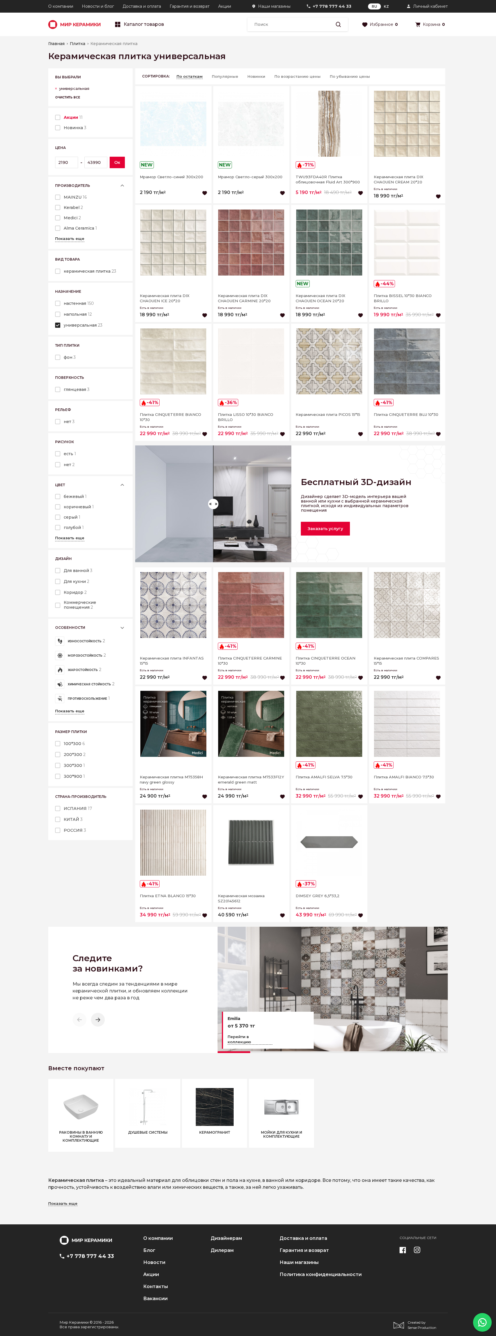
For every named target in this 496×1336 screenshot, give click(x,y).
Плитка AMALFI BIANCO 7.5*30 (404, 777)
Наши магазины (274, 6)
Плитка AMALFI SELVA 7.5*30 (324, 777)
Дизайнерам (226, 1238)
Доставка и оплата (142, 6)
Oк (117, 162)
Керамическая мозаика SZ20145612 (241, 898)
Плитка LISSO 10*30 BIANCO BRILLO (245, 417)
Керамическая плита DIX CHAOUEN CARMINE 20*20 (244, 298)
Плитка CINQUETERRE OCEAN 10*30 (325, 661)
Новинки (256, 76)
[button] (98, 1020)
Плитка (77, 43)
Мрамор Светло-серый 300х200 (250, 176)
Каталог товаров (144, 24)
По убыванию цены (350, 76)
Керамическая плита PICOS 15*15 (328, 414)
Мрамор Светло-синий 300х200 (171, 176)
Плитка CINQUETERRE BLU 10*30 (406, 414)
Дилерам (222, 1250)
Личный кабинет (430, 6)
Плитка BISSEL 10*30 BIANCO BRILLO (403, 298)
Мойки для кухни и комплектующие (281, 1135)
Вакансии (155, 1298)
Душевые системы (148, 1133)
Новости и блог (98, 6)
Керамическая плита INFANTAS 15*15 (172, 661)
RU (374, 6)
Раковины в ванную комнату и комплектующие (81, 1137)
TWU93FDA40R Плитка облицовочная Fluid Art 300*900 (328, 179)
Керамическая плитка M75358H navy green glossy (171, 779)
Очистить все (67, 97)
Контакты (155, 1286)
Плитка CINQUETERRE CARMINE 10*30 (250, 661)
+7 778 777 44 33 (332, 6)
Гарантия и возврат (190, 6)
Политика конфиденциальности (321, 1274)
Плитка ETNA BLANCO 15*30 (168, 895)
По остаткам (190, 76)
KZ (386, 6)
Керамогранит (214, 1133)
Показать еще (69, 238)
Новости (154, 1262)
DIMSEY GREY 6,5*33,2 (318, 895)
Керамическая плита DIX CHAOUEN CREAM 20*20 (398, 179)
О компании (60, 6)
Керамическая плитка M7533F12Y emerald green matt (251, 779)
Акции (224, 6)
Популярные (225, 76)
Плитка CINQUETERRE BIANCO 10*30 (170, 417)
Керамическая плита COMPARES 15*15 (406, 661)
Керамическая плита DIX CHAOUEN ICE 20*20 (164, 298)
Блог (149, 1250)
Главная (56, 43)
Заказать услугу (325, 528)
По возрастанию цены (297, 76)
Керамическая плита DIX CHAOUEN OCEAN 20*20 (320, 298)
